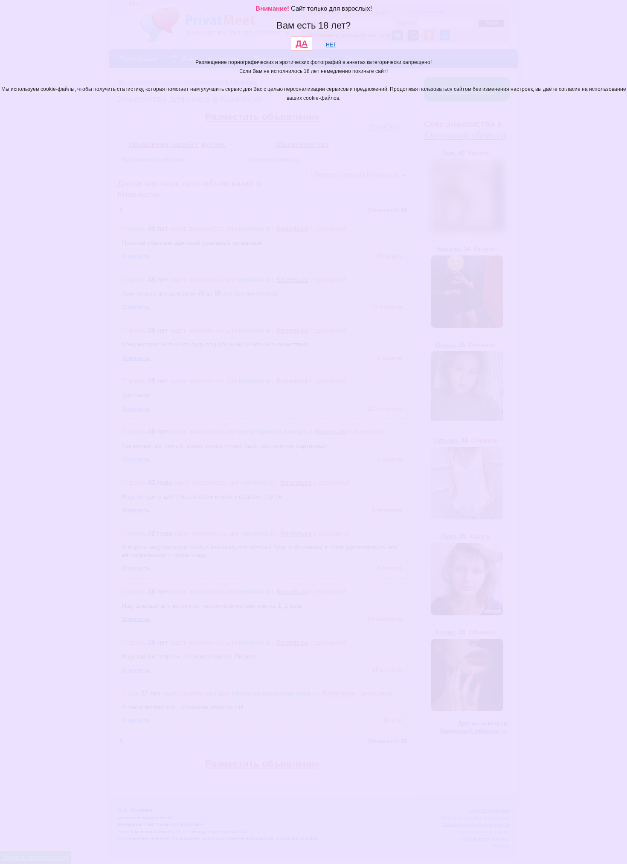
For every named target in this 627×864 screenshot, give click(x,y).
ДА (302, 43)
